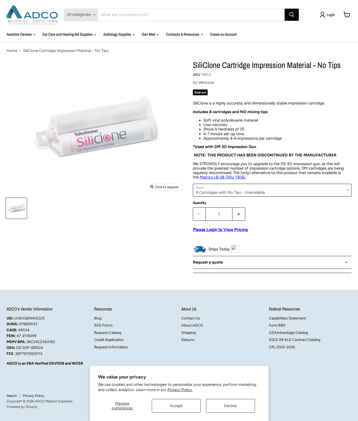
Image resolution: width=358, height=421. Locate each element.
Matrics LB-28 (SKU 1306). (223, 177)
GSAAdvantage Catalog (288, 332)
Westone (206, 82)
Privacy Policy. (180, 389)
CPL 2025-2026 (282, 347)
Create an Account (223, 34)
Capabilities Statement (287, 318)
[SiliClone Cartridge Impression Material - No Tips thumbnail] (16, 208)
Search (12, 396)
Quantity (200, 203)
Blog (97, 318)
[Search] (292, 15)
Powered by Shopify (22, 407)
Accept (176, 405)
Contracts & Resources (183, 34)
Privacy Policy (33, 396)
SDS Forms (103, 325)
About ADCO (192, 325)
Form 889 (277, 325)
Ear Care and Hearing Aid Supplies (67, 34)
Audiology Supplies (117, 34)
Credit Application (109, 340)
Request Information (111, 347)
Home (12, 51)
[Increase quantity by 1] (238, 214)
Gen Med (149, 34)
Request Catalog (107, 332)
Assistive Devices (19, 34)
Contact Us (190, 318)
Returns (187, 340)
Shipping (188, 332)
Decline (230, 405)
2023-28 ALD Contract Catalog (294, 340)
